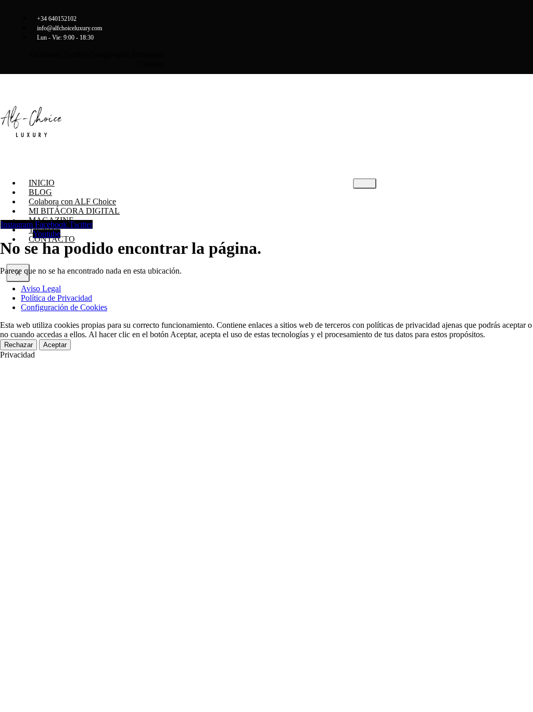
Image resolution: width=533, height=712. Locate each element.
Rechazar (18, 345)
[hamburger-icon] (364, 183)
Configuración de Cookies (64, 307)
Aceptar (55, 345)
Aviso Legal (41, 288)
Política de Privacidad (56, 297)
